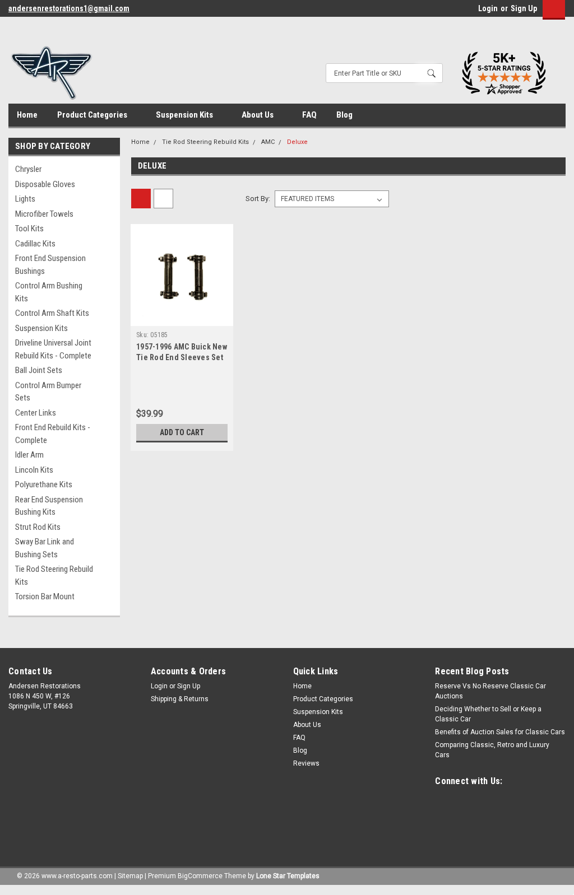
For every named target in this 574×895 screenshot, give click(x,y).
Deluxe (297, 142)
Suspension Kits (185, 115)
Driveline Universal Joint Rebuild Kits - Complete (53, 349)
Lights (25, 199)
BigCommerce (200, 876)
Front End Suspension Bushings (50, 264)
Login (488, 8)
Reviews (306, 763)
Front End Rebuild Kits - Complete (52, 433)
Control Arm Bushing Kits (48, 292)
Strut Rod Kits (38, 527)
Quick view (182, 317)
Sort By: (258, 198)
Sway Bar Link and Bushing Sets (44, 548)
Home (27, 115)
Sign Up (524, 8)
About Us (258, 115)
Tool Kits (29, 228)
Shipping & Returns (180, 699)
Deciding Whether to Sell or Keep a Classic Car (488, 714)
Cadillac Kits (35, 244)
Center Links (35, 413)
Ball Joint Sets (38, 370)
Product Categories (93, 115)
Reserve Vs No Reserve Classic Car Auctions (490, 691)
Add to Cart (182, 432)
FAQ (309, 115)
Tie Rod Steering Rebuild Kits (54, 575)
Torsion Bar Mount (45, 596)
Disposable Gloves (45, 184)
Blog (344, 115)
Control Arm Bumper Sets (48, 391)
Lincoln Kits (34, 470)
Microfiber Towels (44, 214)
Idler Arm (29, 455)
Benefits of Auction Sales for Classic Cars (500, 732)
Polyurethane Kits (43, 484)
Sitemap (130, 876)
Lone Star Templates (288, 876)
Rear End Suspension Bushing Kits (49, 506)
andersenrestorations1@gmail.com (68, 8)
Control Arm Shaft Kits (52, 313)
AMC (268, 142)
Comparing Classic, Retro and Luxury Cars (492, 750)
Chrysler (28, 169)
